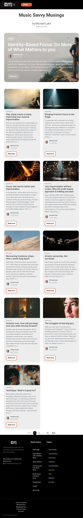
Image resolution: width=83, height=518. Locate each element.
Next (53, 433)
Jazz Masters (52, 454)
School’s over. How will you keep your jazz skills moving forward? (22, 324)
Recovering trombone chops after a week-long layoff (20, 257)
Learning (51, 470)
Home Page (36, 449)
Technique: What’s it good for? (21, 390)
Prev (29, 433)
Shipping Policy (21, 507)
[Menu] (14, 4)
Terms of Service (21, 503)
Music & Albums (37, 462)
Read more (13, 76)
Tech (50, 474)
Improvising (52, 450)
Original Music (37, 482)
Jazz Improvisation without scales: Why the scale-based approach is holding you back (59, 189)
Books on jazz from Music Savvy (37, 476)
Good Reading (53, 466)
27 (48, 433)
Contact (35, 486)
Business (51, 478)
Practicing (51, 458)
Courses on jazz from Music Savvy (37, 468)
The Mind (51, 462)
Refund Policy (21, 505)
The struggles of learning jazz (59, 323)
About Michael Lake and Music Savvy (37, 455)
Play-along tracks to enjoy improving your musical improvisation (19, 117)
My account (36, 490)
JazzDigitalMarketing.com (12, 463)
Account (51, 482)
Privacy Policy (21, 509)
